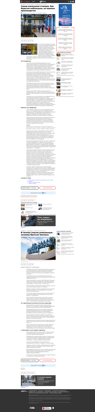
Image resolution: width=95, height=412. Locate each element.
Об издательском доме (33, 390)
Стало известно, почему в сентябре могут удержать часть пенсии (67, 93)
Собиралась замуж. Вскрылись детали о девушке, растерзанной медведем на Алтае (67, 237)
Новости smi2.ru (24, 226)
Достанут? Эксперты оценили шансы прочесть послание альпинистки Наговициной (67, 251)
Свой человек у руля (29, 207)
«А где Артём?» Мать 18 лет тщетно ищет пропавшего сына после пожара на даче (67, 65)
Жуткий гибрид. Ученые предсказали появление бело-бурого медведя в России (67, 58)
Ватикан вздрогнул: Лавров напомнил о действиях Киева (66, 83)
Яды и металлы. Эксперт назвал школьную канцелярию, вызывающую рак (66, 69)
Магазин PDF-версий (47, 390)
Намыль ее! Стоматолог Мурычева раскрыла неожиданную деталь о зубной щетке (67, 73)
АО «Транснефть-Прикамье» (26, 37)
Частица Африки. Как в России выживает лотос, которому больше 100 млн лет (67, 244)
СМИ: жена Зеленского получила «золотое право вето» (66, 86)
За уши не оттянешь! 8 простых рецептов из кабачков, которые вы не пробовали (67, 55)
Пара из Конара (32, 183)
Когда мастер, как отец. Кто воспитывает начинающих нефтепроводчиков (47, 208)
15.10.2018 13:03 (23, 4)
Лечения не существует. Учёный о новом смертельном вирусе (67, 240)
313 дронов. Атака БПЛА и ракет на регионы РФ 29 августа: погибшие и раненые (65, 39)
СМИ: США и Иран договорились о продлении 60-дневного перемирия (66, 79)
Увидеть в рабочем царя (34, 182)
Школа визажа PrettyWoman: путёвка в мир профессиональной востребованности (31, 212)
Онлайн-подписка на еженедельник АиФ (59, 390)
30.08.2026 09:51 (23, 230)
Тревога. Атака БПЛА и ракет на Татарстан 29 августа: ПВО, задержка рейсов (65, 30)
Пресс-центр (40, 390)
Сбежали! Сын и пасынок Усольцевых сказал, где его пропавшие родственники (67, 248)
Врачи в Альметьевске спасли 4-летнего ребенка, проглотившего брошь (65, 48)
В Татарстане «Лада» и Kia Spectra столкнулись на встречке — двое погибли (65, 43)
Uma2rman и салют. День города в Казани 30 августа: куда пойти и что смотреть (65, 34)
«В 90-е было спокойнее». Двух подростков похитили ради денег (67, 62)
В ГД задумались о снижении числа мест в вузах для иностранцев (67, 90)
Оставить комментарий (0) (47, 187)
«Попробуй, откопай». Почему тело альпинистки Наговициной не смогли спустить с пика (67, 233)
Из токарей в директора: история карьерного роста (31, 204)
